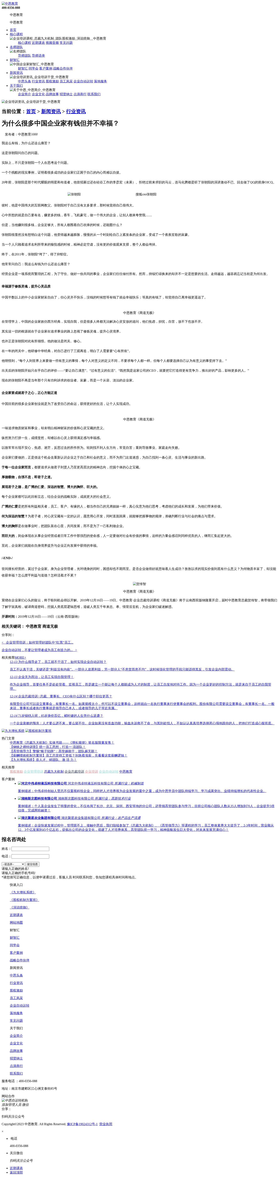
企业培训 (91, 771)
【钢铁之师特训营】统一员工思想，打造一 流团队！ (48, 747)
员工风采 (66, 81)
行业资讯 (38, 81)
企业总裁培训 (74, 771)
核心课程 (16, 34)
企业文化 (38, 94)
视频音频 (52, 42)
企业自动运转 (83, 81)
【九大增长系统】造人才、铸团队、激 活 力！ (43, 759)
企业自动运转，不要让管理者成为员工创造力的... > (39, 650)
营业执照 (105, 1124)
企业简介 (24, 94)
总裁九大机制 (54, 771)
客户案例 (45, 68)
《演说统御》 (19, 907)
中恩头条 (24, 81)
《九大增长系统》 (23, 892)
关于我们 (16, 85)
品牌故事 (52, 94)
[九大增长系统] (13, 731)
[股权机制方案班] (38, 731)
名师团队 (16, 47)
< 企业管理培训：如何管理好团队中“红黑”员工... (37, 642)
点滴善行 (80, 94)
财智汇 (15, 60)
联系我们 (93, 94)
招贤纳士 (66, 94)
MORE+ (20, 657)
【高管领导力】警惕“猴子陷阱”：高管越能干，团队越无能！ (54, 751)
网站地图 (16, 922)
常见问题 (66, 42)
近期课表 (38, 42)
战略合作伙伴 (63, 68)
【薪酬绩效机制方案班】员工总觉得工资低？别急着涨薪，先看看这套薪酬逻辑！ (68, 755)
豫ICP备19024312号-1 (82, 1124)
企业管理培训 (33, 771)
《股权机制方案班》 (24, 900)
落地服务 (100, 81)
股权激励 (52, 81)
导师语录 (38, 55)
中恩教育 (125, 771)
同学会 (33, 68)
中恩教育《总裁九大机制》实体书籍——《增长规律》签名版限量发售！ (62, 742)
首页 (13, 30)
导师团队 (24, 55)
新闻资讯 (16, 72)
